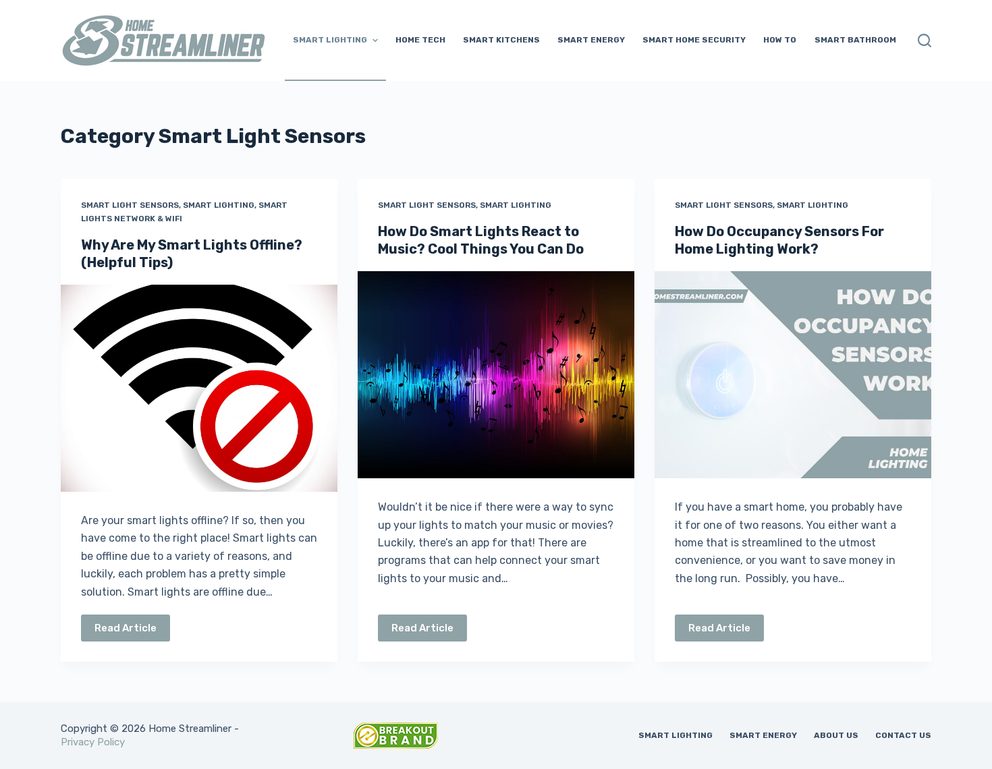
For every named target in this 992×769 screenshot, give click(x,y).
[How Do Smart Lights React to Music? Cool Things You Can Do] (496, 375)
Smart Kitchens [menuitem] (501, 40)
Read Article (125, 628)
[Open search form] (924, 40)
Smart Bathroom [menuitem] (855, 40)
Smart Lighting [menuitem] (330, 40)
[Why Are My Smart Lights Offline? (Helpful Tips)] (199, 388)
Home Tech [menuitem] (420, 40)
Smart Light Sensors (130, 205)
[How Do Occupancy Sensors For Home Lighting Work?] (793, 375)
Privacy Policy (93, 742)
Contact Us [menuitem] (903, 735)
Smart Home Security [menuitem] (694, 40)
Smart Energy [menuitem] (591, 40)
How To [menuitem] (779, 40)
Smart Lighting (218, 205)
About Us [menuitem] (836, 735)
